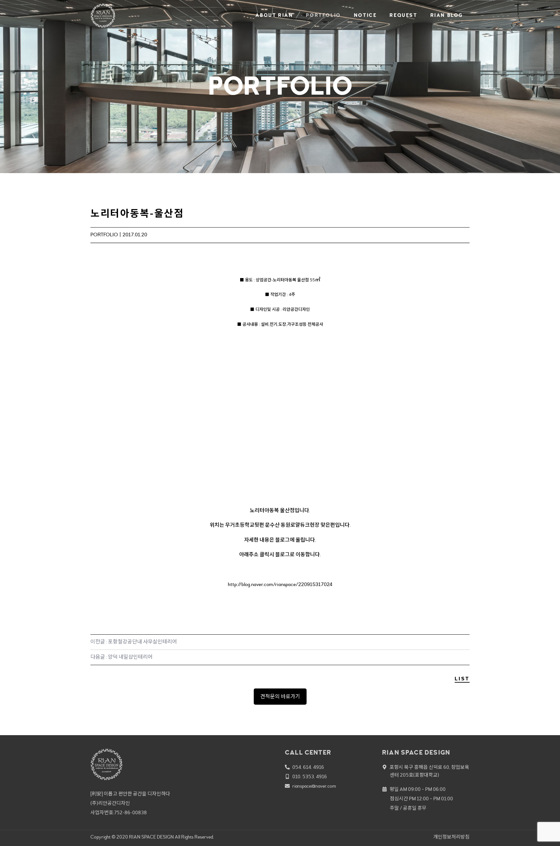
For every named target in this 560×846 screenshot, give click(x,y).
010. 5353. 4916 (309, 777)
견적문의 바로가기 (280, 696)
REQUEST (403, 15)
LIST (462, 679)
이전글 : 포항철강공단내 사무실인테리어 (133, 642)
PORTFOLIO (323, 15)
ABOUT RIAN (274, 15)
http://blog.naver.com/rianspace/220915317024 (280, 584)
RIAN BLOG (446, 15)
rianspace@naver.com (314, 786)
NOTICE (365, 15)
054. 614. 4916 (308, 767)
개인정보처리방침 (451, 837)
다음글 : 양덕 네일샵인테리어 (121, 657)
